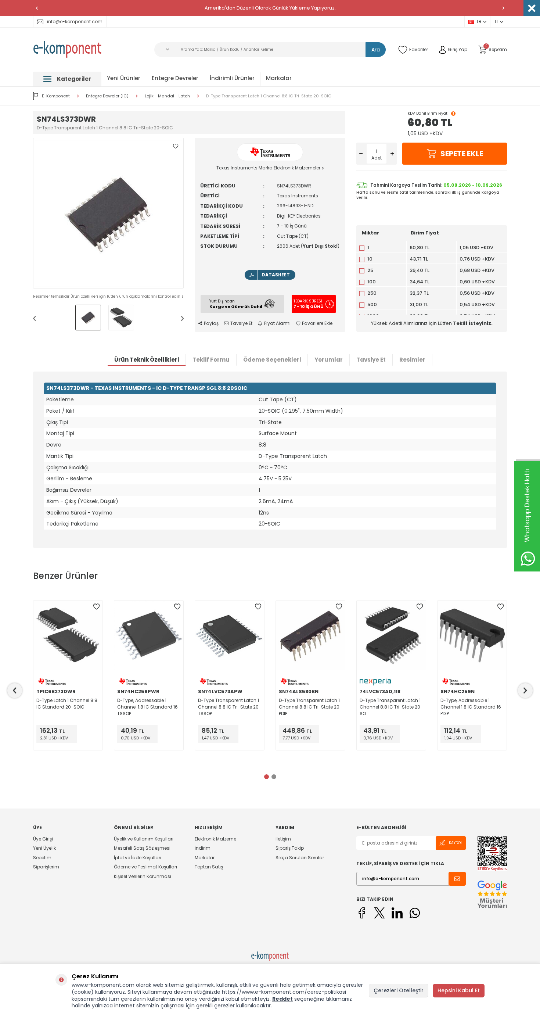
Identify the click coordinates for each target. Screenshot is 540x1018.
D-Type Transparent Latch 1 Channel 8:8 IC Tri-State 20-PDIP (310, 707)
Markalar (279, 78)
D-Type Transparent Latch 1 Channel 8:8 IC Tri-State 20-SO (391, 707)
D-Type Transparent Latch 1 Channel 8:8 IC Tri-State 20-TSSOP (229, 707)
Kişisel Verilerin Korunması (142, 876)
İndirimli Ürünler (232, 78)
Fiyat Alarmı (277, 323)
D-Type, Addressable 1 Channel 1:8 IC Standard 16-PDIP (472, 707)
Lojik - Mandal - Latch (167, 96)
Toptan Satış (209, 867)
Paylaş (211, 323)
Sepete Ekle (461, 153)
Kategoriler (74, 79)
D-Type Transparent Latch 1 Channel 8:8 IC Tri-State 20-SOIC (268, 96)
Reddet (282, 999)
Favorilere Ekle (317, 323)
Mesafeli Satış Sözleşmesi (142, 848)
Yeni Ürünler (123, 78)
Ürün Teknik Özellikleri (146, 359)
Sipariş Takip (290, 848)
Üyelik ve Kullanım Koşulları (143, 839)
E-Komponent (56, 96)
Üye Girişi (43, 839)
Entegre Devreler (175, 78)
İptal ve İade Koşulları (137, 857)
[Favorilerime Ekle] (96, 607)
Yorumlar (328, 359)
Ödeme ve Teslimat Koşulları (145, 867)
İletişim (283, 839)
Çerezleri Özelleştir (399, 990)
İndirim (202, 848)
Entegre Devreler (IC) (107, 96)
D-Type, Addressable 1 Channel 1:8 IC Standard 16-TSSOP (148, 707)
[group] (108, 213)
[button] (36, 8)
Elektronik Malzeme (215, 839)
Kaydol (455, 843)
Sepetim (42, 857)
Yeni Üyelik (44, 848)
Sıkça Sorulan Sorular (300, 857)
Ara (375, 49)
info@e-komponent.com (74, 21)
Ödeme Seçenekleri (272, 359)
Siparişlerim (46, 867)
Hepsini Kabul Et (459, 990)
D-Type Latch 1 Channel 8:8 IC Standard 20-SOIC (66, 703)
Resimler (412, 359)
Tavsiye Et (241, 323)
